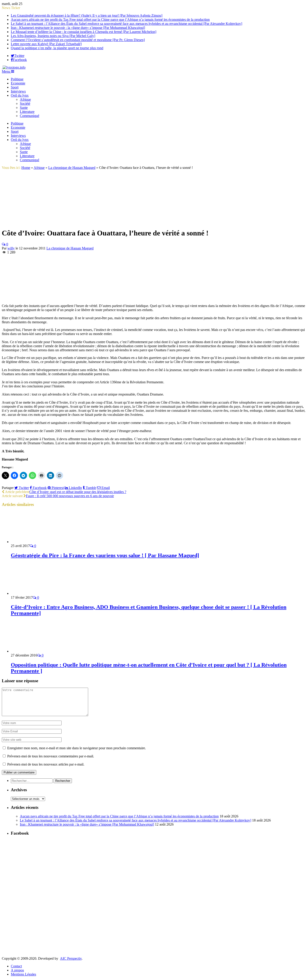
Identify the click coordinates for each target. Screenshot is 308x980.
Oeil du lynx (20, 95)
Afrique (25, 99)
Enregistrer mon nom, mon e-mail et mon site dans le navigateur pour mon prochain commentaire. (76, 748)
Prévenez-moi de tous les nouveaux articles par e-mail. (45, 764)
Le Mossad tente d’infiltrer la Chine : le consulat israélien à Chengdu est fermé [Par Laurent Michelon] (83, 32)
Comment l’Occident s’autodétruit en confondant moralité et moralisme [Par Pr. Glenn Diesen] (78, 40)
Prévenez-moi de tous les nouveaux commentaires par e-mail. (50, 756)
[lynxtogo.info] (13, 67)
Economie (18, 83)
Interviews (18, 91)
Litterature (27, 112)
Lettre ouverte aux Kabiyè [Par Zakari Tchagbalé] (46, 44)
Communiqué (29, 116)
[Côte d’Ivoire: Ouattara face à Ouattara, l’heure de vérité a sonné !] (26, 222)
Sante (24, 107)
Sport (14, 87)
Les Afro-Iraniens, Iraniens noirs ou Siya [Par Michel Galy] (53, 36)
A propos (17, 970)
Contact (16, 966)
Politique (17, 79)
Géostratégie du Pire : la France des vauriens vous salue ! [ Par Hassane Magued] (105, 555)
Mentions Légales (23, 974)
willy (11, 248)
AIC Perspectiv (71, 958)
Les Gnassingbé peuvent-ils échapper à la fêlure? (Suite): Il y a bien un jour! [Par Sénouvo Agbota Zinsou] (86, 15)
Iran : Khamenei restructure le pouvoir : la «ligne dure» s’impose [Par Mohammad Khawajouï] (78, 28)
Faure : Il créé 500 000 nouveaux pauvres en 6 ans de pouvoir (70, 496)
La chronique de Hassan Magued (70, 248)
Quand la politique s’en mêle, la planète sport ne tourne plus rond (57, 48)
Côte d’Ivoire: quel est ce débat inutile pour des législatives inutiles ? (77, 492)
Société (25, 103)
